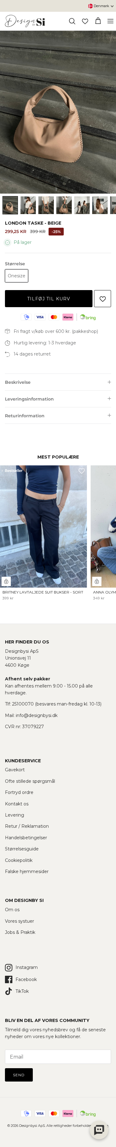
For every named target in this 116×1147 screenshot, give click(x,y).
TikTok (22, 991)
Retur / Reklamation (27, 826)
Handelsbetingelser (26, 837)
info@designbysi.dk (37, 715)
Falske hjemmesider (27, 871)
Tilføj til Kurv (48, 299)
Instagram (26, 967)
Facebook (26, 979)
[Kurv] (98, 21)
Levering (14, 815)
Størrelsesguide (22, 849)
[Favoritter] (85, 21)
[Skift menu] (110, 21)
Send (19, 1075)
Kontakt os (16, 804)
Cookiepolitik (18, 860)
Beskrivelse (18, 382)
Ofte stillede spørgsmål (30, 781)
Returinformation (25, 416)
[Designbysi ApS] (25, 21)
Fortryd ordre (19, 792)
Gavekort (15, 770)
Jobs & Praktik (20, 932)
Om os (12, 909)
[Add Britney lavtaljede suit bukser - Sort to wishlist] (81, 470)
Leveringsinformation (29, 399)
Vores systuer (19, 921)
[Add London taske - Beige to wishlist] (102, 298)
